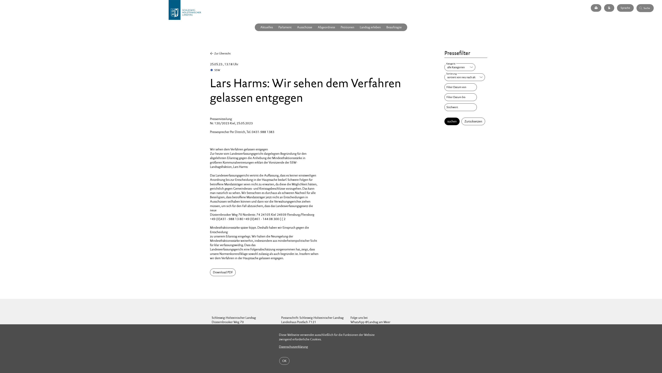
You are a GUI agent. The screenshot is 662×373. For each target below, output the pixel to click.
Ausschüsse (304, 27)
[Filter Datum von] (460, 87)
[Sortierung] (464, 77)
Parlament (285, 27)
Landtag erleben (370, 27)
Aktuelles (266, 27)
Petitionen (347, 27)
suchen (452, 121)
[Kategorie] (459, 67)
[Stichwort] (460, 107)
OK (284, 361)
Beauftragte (394, 27)
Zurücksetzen (473, 121)
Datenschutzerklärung (293, 346)
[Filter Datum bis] (460, 97)
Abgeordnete (326, 27)
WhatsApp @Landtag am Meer (370, 322)
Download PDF (223, 272)
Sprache (625, 7)
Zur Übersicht (222, 53)
